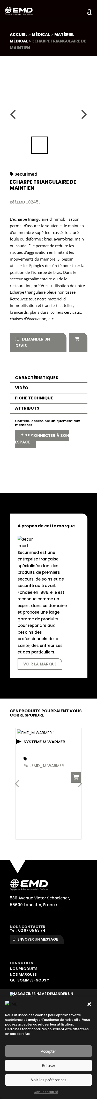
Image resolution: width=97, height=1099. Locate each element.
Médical (41, 34)
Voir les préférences (48, 1079)
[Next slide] (83, 114)
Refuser (48, 1065)
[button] (89, 1004)
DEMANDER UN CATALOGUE (41, 996)
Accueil (18, 34)
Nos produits (24, 968)
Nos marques (23, 974)
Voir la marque (40, 664)
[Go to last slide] (14, 114)
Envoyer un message (38, 939)
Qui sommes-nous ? (29, 980)
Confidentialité (46, 1092)
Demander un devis (33, 342)
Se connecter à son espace (42, 439)
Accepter (48, 1051)
